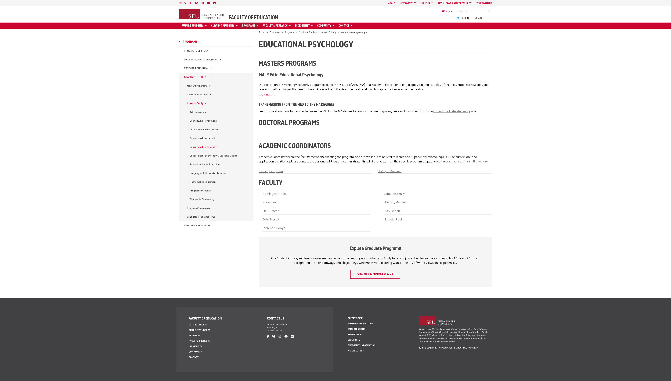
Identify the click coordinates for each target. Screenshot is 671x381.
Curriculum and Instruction (204, 129)
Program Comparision (199, 208)
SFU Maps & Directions (360, 323)
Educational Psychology (203, 147)
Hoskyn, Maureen (389, 171)
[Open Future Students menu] (206, 26)
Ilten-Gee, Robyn (274, 228)
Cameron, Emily (394, 194)
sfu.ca (183, 3)
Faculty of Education (253, 17)
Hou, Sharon (271, 211)
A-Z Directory (356, 350)
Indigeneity (302, 25)
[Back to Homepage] (202, 14)
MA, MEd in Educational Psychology (291, 75)
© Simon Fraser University (466, 348)
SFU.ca (478, 17)
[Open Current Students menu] (237, 26)
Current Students (223, 25)
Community (324, 25)
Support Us (426, 3)
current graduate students (450, 111)
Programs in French (200, 190)
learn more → (267, 94)
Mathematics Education (203, 181)
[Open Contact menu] (352, 26)
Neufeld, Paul (393, 219)
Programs (248, 25)
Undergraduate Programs (201, 59)
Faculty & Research (275, 25)
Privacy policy (445, 348)
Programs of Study (196, 50)
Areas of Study (328, 32)
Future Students (193, 25)
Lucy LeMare (392, 211)
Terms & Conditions (428, 348)
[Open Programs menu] (258, 26)
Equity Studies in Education (205, 164)
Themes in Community (202, 199)
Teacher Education (196, 68)
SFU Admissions (356, 329)
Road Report (355, 334)
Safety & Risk (355, 318)
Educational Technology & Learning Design (213, 155)
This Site (464, 17)
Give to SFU (354, 339)
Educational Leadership (203, 138)
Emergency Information (362, 345)
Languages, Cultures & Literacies (208, 173)
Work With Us (484, 3)
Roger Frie (269, 202)
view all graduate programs (375, 274)
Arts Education (198, 112)
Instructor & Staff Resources (455, 3)
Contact (344, 25)
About (392, 3)
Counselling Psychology (203, 120)
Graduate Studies (308, 32)
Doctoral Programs (197, 94)
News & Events (408, 3)
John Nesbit (271, 219)
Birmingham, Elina (271, 171)
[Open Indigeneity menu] (312, 26)
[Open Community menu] (334, 26)
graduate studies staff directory (466, 161)
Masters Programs (197, 85)
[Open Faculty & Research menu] (290, 26)
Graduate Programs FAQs (201, 216)
